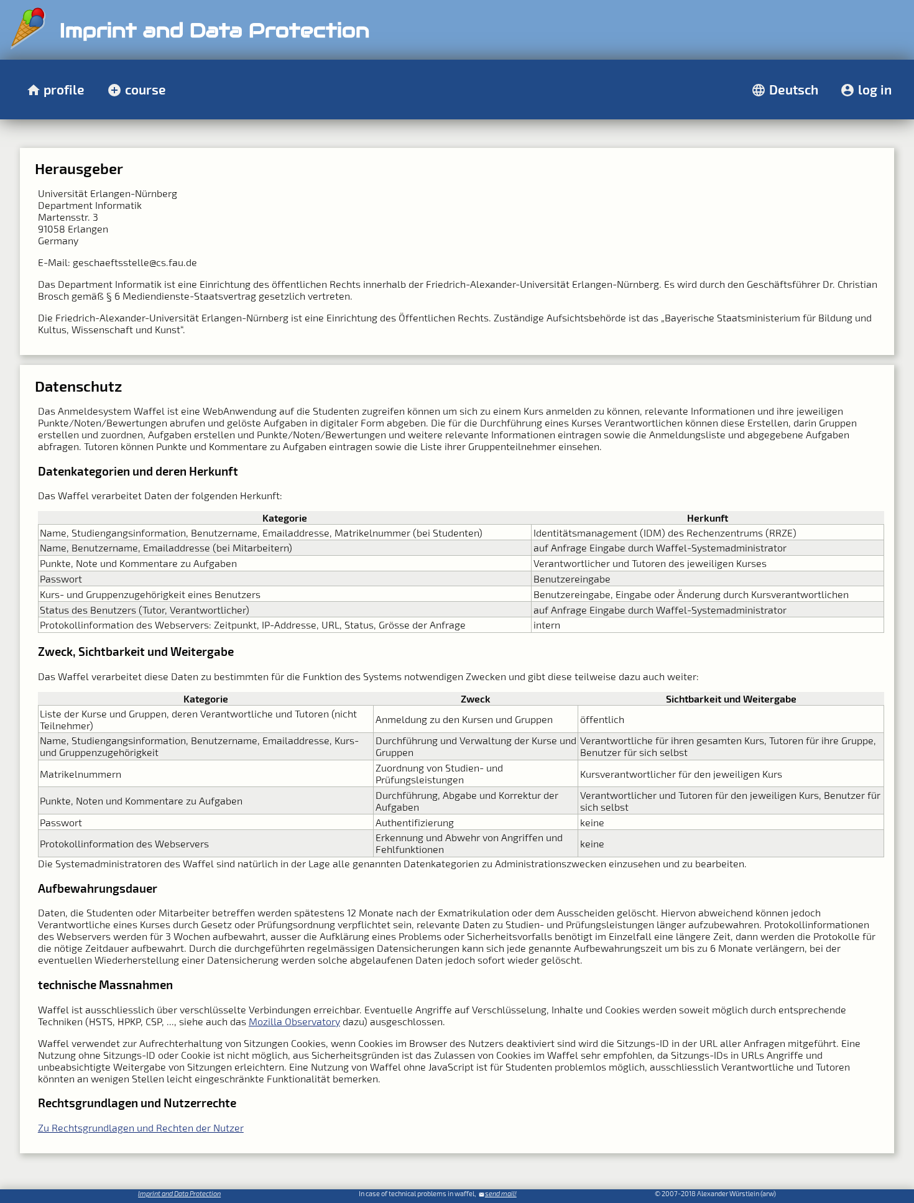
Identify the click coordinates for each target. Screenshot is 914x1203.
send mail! (501, 1193)
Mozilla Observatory (294, 1021)
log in (875, 89)
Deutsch (793, 89)
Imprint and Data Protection (179, 1193)
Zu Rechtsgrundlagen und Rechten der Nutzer (141, 1127)
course (145, 89)
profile (64, 89)
